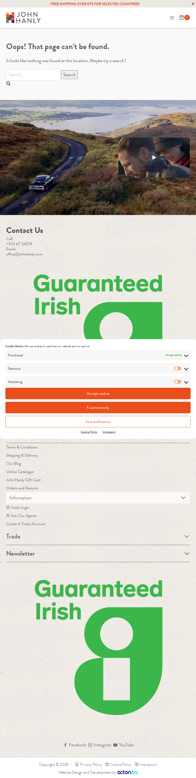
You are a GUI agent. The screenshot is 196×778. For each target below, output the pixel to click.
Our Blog (13, 463)
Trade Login (20, 507)
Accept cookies (98, 393)
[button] (154, 158)
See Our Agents (24, 515)
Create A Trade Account (25, 524)
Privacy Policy (91, 764)
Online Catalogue (20, 472)
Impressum (109, 431)
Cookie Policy (89, 431)
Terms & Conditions (22, 447)
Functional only (98, 407)
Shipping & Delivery (22, 455)
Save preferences (98, 421)
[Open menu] (172, 17)
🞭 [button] (193, 3)
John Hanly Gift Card (23, 480)
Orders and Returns (22, 488)
